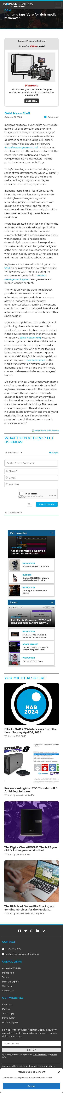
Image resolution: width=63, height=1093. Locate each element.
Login (55, 452)
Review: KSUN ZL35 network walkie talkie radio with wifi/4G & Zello (36, 580)
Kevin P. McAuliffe (25, 795)
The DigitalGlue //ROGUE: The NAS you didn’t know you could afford (30, 849)
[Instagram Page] (31, 931)
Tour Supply (8, 1013)
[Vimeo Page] (43, 931)
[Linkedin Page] (37, 931)
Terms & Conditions (40, 1055)
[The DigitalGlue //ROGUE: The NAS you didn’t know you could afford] (31, 822)
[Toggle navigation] (58, 5)
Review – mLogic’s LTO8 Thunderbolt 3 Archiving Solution (31, 790)
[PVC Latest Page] (52, 602)
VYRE (7, 268)
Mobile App (8, 972)
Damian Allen (23, 854)
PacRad (6, 1009)
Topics (5, 977)
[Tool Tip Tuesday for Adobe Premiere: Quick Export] (14, 647)
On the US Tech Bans (32, 661)
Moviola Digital (10, 1022)
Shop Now (31, 101)
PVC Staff (21, 736)
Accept (31, 1086)
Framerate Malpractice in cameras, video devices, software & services (35, 637)
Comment (53, 117)
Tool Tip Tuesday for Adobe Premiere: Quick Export (35, 648)
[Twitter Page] (25, 931)
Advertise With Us (11, 968)
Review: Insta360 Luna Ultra (36, 566)
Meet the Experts (10, 981)
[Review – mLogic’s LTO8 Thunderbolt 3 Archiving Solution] (31, 763)
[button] (58, 1071)
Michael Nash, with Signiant (30, 913)
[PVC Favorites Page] (52, 533)
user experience (35, 360)
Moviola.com (8, 1018)
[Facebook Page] (19, 931)
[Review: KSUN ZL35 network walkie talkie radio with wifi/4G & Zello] (14, 577)
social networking (30, 337)
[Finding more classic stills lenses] (14, 590)
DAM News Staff (17, 113)
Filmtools (7, 1004)
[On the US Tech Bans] (14, 659)
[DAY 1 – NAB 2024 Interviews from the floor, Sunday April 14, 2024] (31, 704)
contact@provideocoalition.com (22, 954)
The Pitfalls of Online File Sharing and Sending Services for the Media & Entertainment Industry (29, 909)
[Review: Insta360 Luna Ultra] (14, 565)
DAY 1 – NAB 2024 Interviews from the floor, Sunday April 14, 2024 (30, 731)
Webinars (7, 986)
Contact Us (8, 990)
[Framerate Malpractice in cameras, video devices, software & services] (14, 634)
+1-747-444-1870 (13, 948)
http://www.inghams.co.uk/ (21, 147)
